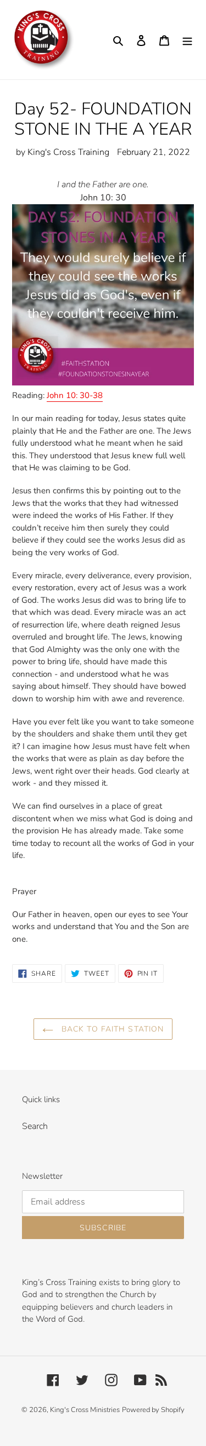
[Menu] (187, 40)
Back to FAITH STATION (111, 1029)
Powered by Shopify (153, 1410)
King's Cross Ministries (85, 1410)
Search (35, 1126)
